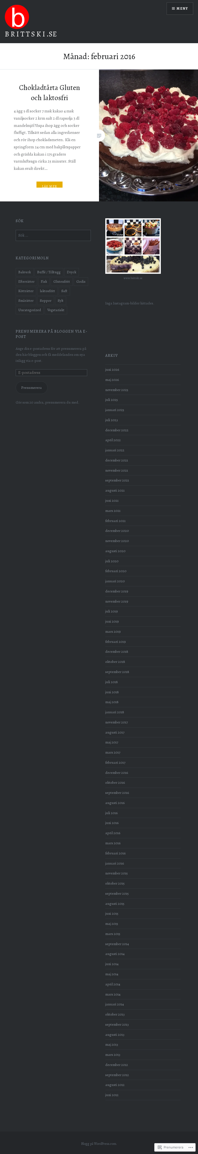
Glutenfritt (61, 281)
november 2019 (116, 601)
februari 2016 (115, 853)
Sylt (61, 300)
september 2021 (117, 480)
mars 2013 (112, 1054)
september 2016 (117, 792)
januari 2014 (114, 1004)
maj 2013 (111, 1044)
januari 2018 (114, 711)
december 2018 (116, 651)
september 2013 (117, 1024)
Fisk (44, 281)
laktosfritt (47, 290)
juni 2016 (112, 822)
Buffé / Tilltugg (49, 272)
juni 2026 (112, 369)
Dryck (71, 272)
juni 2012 (112, 1094)
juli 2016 (111, 812)
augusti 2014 (115, 953)
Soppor (45, 300)
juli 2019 (111, 611)
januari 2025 (114, 409)
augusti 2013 (114, 1034)
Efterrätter (26, 281)
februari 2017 (115, 762)
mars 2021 (112, 510)
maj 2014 (111, 973)
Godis (80, 281)
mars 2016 (113, 842)
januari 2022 (114, 450)
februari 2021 (115, 520)
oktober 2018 (115, 661)
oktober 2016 (115, 782)
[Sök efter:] (53, 235)
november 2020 (117, 540)
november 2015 (116, 873)
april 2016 (112, 832)
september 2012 (117, 1074)
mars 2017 (112, 752)
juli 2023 (111, 419)
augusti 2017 (114, 732)
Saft (64, 290)
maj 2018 (112, 701)
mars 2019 (113, 631)
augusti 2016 (115, 802)
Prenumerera (31, 387)
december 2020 (117, 530)
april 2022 (113, 439)
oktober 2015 (115, 883)
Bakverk (24, 272)
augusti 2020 (115, 550)
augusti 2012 (115, 1084)
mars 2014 (112, 994)
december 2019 (116, 591)
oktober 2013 (115, 1014)
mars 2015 (112, 933)
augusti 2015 (114, 903)
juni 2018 (112, 691)
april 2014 (112, 984)
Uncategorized (29, 310)
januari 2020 (115, 581)
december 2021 (116, 460)
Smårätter (26, 300)
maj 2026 (112, 379)
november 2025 (116, 389)
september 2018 (117, 671)
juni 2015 (111, 913)
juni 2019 (112, 621)
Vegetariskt (55, 310)
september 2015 (117, 893)
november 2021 (116, 470)
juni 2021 (112, 500)
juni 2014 (112, 963)
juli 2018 (111, 681)
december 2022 (116, 430)
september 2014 (117, 943)
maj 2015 (111, 923)
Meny (182, 8)
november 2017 (116, 722)
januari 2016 (114, 863)
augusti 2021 (115, 490)
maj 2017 (111, 742)
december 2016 (116, 772)
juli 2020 (112, 560)
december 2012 (116, 1064)
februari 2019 (115, 641)
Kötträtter (26, 290)
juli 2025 (111, 399)
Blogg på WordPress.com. (99, 1143)
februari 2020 (116, 570)
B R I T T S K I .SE (31, 34)
